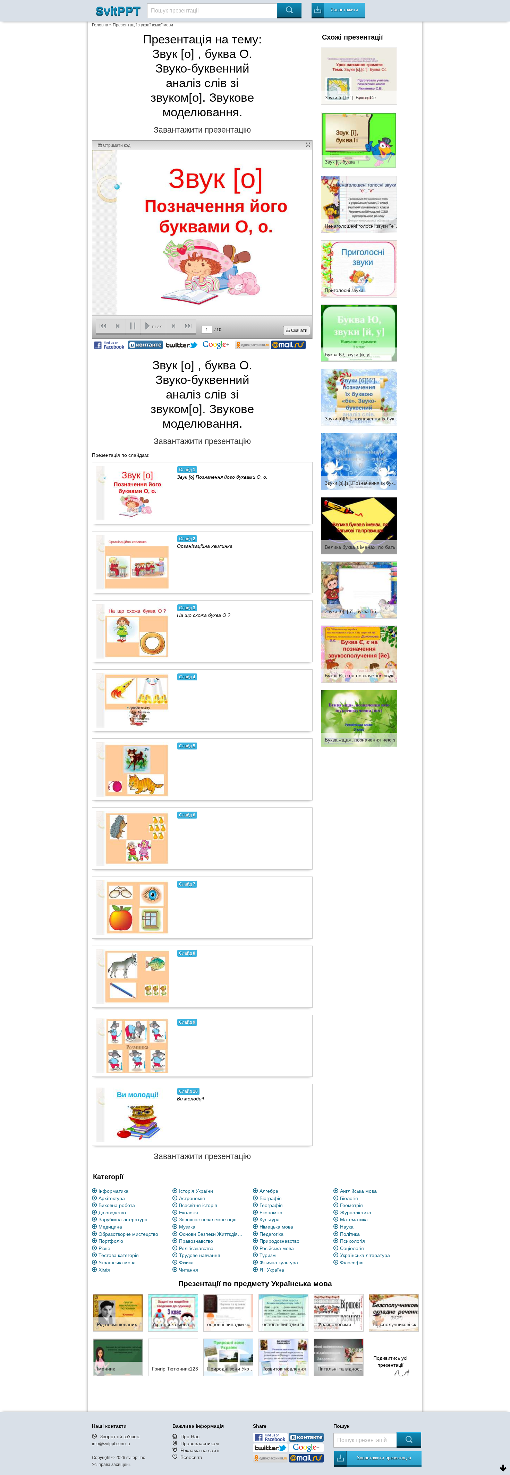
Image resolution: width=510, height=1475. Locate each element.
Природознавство (279, 1241)
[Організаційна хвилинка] (132, 562)
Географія (271, 1205)
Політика (350, 1234)
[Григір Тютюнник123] (173, 1357)
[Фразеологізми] (338, 1312)
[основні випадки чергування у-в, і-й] (228, 1312)
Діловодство (112, 1212)
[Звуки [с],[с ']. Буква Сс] (359, 75)
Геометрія (351, 1205)
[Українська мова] (173, 1312)
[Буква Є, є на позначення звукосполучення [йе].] (359, 653)
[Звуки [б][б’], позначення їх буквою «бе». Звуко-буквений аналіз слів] (359, 397)
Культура (270, 1219)
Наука (347, 1227)
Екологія (188, 1212)
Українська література (365, 1255)
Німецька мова (276, 1227)
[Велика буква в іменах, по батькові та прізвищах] (359, 525)
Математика (354, 1219)
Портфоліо (111, 1241)
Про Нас (189, 1436)
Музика (187, 1227)
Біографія (271, 1198)
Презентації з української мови (143, 25)
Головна (100, 25)
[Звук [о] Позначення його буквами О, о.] (132, 493)
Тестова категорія (119, 1255)
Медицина (110, 1227)
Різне (104, 1248)
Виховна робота (117, 1205)
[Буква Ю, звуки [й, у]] (359, 332)
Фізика (186, 1262)
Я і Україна (272, 1270)
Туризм (268, 1255)
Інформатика (113, 1191)
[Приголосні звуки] (359, 268)
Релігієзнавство (196, 1248)
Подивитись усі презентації (390, 1361)
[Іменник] (118, 1357)
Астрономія (192, 1198)
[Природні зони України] (228, 1357)
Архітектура (112, 1198)
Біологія (349, 1198)
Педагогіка (271, 1234)
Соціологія (352, 1248)
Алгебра (269, 1191)
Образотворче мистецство (128, 1234)
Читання (188, 1270)
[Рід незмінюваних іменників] (118, 1312)
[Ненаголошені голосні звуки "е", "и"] (359, 204)
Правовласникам (199, 1443)
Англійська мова (358, 1191)
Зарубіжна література (123, 1219)
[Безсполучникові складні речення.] (393, 1312)
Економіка (271, 1212)
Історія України (196, 1191)
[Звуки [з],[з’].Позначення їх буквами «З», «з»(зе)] (359, 461)
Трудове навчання (199, 1255)
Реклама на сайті (199, 1450)
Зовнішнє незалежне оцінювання (212, 1219)
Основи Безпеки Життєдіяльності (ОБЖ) (212, 1234)
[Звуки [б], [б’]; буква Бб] (359, 589)
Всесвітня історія (198, 1205)
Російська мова (277, 1248)
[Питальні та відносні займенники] (338, 1357)
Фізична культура (279, 1262)
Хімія (104, 1270)
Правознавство (196, 1241)
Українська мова (117, 1262)
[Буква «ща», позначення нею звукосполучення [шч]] (359, 718)
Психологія (352, 1241)
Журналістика (355, 1212)
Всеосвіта (191, 1457)
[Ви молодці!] (132, 1114)
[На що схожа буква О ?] (132, 631)
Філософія (352, 1262)
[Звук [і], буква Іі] (359, 140)
